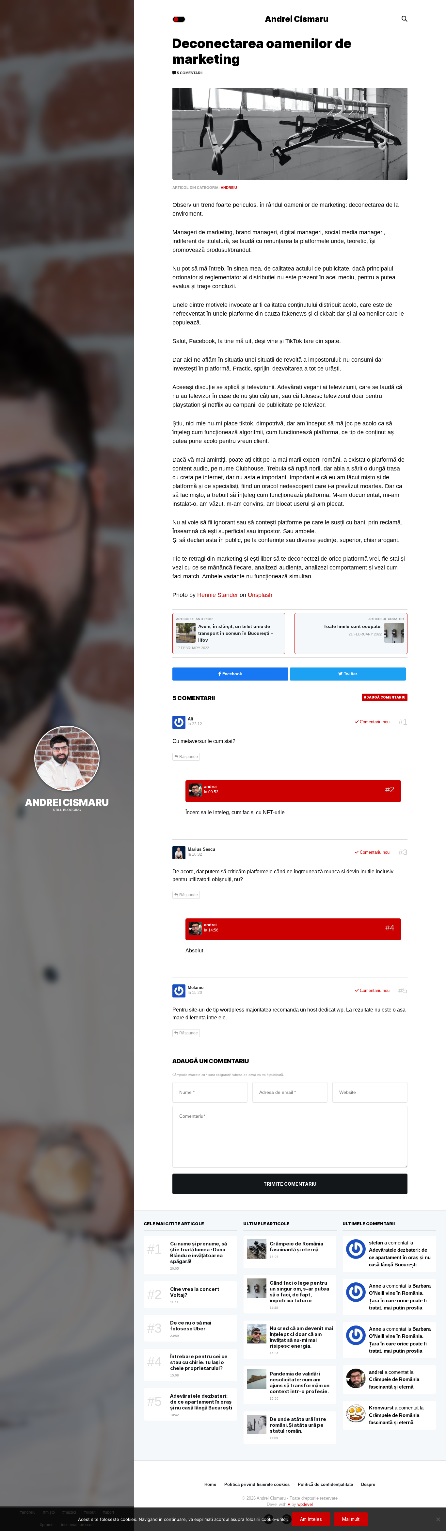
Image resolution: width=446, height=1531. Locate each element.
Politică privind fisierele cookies (257, 1484)
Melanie (195, 987)
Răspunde (188, 756)
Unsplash (260, 595)
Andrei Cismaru (67, 802)
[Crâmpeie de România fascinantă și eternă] (356, 1414)
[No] (438, 1519)
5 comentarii (189, 73)
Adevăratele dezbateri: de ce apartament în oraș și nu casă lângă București (400, 1257)
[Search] (404, 19)
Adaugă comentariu (385, 697)
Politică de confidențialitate (325, 1484)
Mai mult (350, 1519)
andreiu (229, 187)
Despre (368, 1484)
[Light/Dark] (178, 19)
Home (210, 1484)
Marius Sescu (201, 849)
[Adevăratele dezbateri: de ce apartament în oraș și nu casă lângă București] (356, 1292)
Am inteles (311, 1519)
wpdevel (305, 1504)
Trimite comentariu (289, 1184)
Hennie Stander (217, 595)
